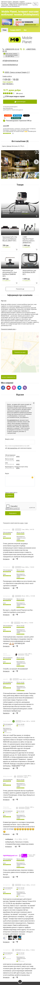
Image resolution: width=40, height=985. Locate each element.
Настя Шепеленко (6, 654)
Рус (35, 4)
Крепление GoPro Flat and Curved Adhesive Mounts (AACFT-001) (10, 239)
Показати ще (20, 289)
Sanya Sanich (7, 721)
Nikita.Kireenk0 (7, 776)
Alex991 (5, 679)
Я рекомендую (21, 101)
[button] (37, 152)
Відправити (12, 513)
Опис (5, 30)
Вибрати (10, 495)
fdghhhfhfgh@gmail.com (10, 855)
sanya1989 (6, 125)
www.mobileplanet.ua (10, 65)
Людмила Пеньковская (7, 807)
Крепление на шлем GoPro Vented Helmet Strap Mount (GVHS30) (12, 211)
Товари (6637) (15, 30)
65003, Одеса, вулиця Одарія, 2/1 (17, 72)
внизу (22, 523)
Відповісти (6, 559)
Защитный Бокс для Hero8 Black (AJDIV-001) (29, 272)
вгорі (26, 523)
